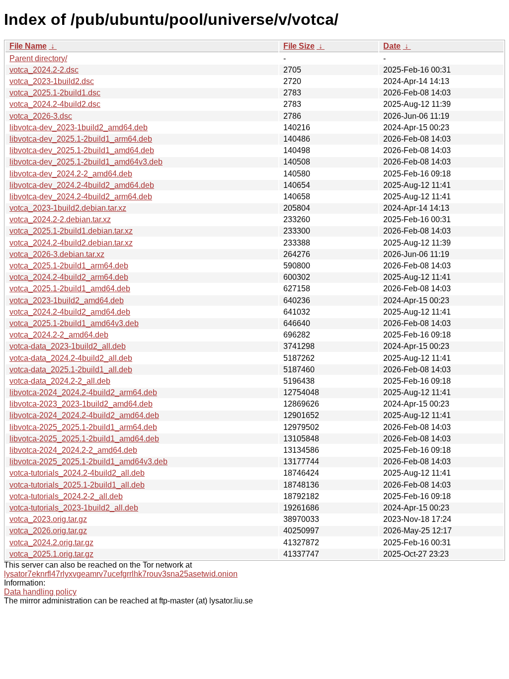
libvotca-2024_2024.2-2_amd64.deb (73, 450)
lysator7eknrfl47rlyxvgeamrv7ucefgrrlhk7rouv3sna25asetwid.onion (121, 574)
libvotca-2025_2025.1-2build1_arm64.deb (83, 427)
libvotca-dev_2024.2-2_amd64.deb (70, 174)
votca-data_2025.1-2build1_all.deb (70, 369)
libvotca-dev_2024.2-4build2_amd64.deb (81, 185)
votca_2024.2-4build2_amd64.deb (69, 312)
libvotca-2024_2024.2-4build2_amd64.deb (84, 415)
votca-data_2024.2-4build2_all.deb (70, 358)
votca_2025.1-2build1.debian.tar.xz (71, 231)
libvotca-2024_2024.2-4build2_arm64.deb (83, 392)
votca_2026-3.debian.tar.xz (56, 254)
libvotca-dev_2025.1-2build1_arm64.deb (80, 139)
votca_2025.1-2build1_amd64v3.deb (74, 323)
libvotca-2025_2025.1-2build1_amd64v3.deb (88, 461)
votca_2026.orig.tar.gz (48, 530)
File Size (299, 46)
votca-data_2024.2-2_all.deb (59, 381)
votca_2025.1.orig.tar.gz (51, 554)
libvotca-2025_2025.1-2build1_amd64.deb (84, 438)
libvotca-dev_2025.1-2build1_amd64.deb (81, 150)
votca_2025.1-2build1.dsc (54, 92)
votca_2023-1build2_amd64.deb (66, 300)
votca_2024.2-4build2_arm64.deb (68, 277)
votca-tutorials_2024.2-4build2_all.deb (77, 473)
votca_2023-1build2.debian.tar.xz (67, 208)
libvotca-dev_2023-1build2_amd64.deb (78, 127)
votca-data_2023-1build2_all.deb (67, 346)
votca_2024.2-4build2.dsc (54, 104)
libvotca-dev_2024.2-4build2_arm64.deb (80, 196)
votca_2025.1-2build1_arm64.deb (68, 265)
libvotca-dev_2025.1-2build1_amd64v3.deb (86, 162)
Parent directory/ (38, 58)
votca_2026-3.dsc (40, 116)
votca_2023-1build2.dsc (51, 81)
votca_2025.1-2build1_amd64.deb (69, 288)
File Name (28, 46)
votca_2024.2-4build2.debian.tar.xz (71, 243)
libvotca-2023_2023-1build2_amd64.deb (81, 404)
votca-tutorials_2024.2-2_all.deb (66, 496)
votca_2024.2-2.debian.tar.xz (60, 219)
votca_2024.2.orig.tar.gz (51, 542)
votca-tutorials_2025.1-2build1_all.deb (77, 485)
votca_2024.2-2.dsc (44, 70)
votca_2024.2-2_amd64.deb (58, 335)
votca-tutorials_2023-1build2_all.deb (73, 508)
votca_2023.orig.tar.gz (48, 519)
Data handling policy (40, 592)
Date (392, 46)
